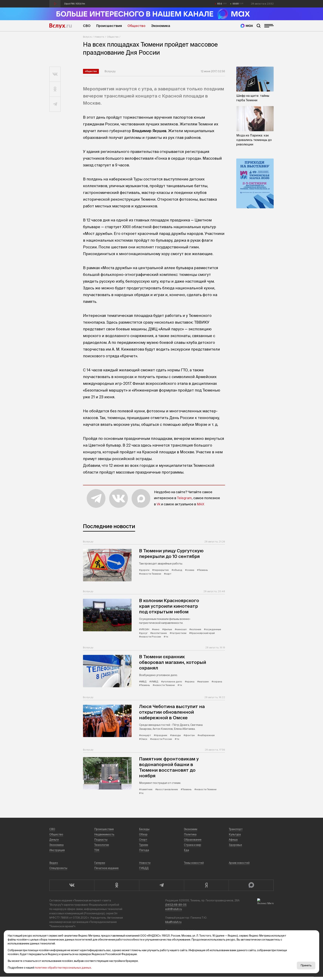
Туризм (143, 844)
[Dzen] (206, 885)
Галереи (99, 862)
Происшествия (109, 26)
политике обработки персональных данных (63, 967)
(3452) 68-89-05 (176, 904)
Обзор (143, 834)
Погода (144, 850)
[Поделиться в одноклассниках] (55, 89)
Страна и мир (192, 844)
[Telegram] (161, 885)
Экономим (190, 829)
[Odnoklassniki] (116, 885)
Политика (190, 834)
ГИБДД (144, 868)
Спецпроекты (58, 868)
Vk (158, 504)
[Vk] (71, 885)
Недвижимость (104, 834)
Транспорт (236, 829)
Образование (193, 839)
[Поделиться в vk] (55, 74)
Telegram (184, 498)
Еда (186, 850)
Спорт (143, 839)
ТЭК (96, 850)
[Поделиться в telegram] (55, 104)
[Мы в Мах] (247, 26)
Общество (136, 26)
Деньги (54, 839)
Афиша (233, 839)
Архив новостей (239, 862)
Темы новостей (194, 862)
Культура (235, 834)
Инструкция (57, 850)
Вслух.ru (60, 25)
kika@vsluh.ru (173, 921)
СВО (86, 26)
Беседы (144, 829)
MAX (200, 504)
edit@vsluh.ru (173, 909)
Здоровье (235, 844)
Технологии (101, 844)
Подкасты (100, 839)
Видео (53, 862)
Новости (99, 37)
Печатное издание (106, 868)
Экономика (160, 26)
